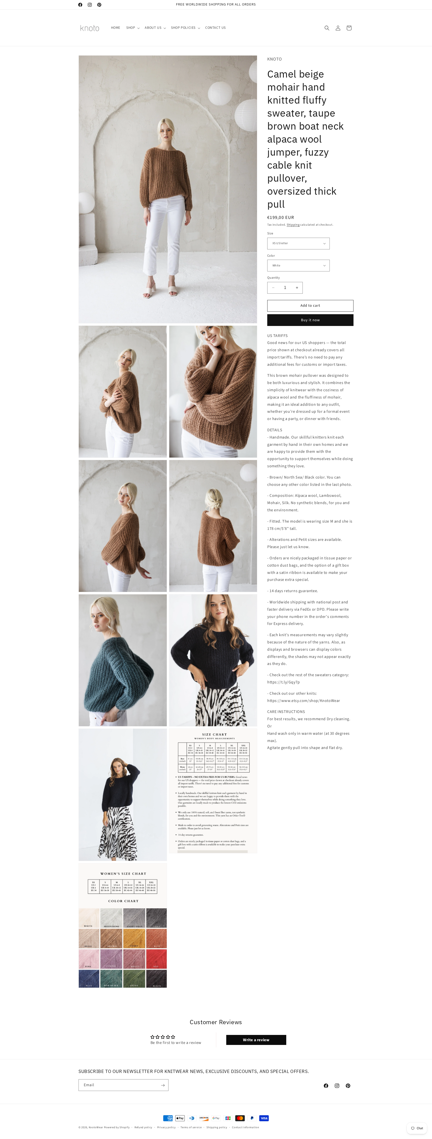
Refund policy (143, 1127)
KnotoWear (96, 1127)
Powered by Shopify (117, 1127)
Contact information (245, 1127)
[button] (132, 28)
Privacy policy (166, 1127)
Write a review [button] (256, 1039)
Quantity (273, 277)
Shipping (293, 224)
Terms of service (191, 1127)
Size (270, 233)
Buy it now (310, 319)
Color (271, 255)
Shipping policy (216, 1127)
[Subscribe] (162, 1085)
